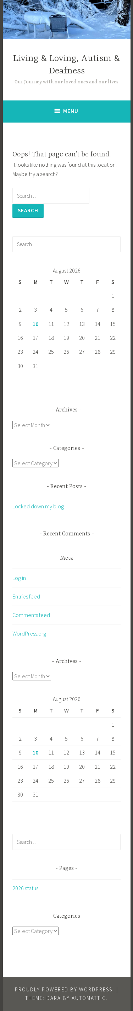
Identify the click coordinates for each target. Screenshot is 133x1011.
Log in (19, 577)
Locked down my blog (38, 506)
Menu (70, 111)
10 (35, 323)
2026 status (25, 888)
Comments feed (31, 614)
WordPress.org (29, 633)
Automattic (89, 998)
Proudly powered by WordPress (63, 989)
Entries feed (26, 596)
